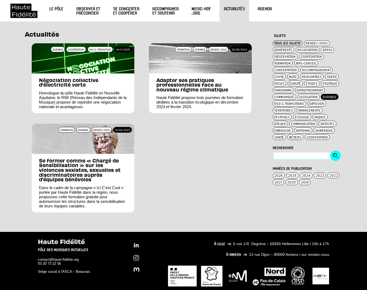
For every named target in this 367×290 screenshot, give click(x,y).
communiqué (284, 97)
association (307, 50)
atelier (280, 124)
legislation (308, 97)
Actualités (234, 8)
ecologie (302, 117)
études (312, 84)
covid (279, 77)
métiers (295, 137)
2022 (333, 176)
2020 (291, 182)
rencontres (312, 77)
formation (282, 63)
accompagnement (316, 70)
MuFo (293, 77)
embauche (282, 131)
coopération (311, 57)
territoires (283, 110)
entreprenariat (310, 90)
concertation (285, 70)
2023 (320, 176)
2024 (306, 176)
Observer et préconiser (88, 10)
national (303, 131)
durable (330, 97)
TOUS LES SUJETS (287, 43)
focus (279, 84)
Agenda (265, 8)
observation (285, 57)
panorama (283, 90)
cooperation (317, 137)
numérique (324, 131)
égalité (295, 84)
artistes (327, 124)
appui (327, 50)
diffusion (316, 104)
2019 (305, 182)
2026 (278, 176)
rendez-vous (317, 43)
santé (279, 137)
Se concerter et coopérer (126, 10)
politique (330, 84)
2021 (278, 182)
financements (309, 110)
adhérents (283, 50)
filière (332, 77)
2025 (292, 176)
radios (320, 117)
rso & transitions (289, 104)
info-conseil (306, 63)
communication (303, 124)
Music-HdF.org (201, 10)
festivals (282, 117)
